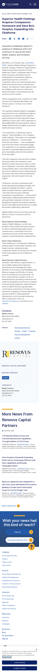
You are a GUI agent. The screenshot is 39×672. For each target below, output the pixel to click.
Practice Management (22, 334)
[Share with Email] (23, 38)
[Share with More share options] (32, 38)
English (5, 378)
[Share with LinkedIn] (10, 38)
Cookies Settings (19, 662)
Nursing (17, 331)
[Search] (30, 4)
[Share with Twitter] (14, 38)
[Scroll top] (31, 546)
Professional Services (22, 328)
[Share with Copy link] (27, 38)
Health (24, 331)
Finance (17, 338)
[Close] (36, 649)
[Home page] (10, 4)
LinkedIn (5, 303)
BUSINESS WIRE (23, 444)
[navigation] (35, 4)
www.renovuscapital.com (11, 301)
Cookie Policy (6, 657)
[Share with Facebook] (18, 38)
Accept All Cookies (19, 668)
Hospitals (32, 331)
